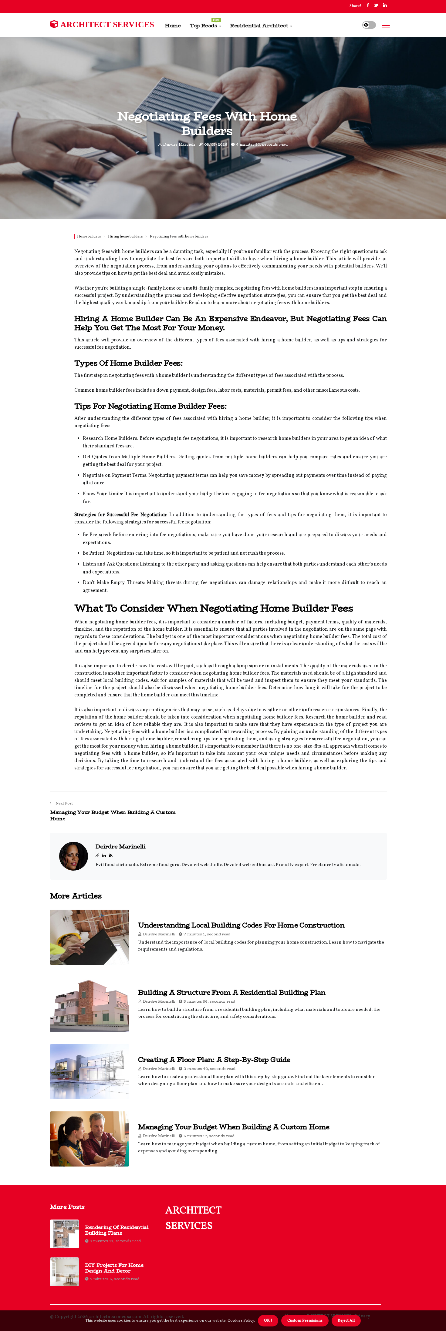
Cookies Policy (240, 1320)
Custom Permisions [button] (305, 1320)
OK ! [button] (268, 1320)
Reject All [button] (346, 1320)
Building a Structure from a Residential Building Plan (232, 992)
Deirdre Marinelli (179, 144)
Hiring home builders (125, 236)
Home (173, 25)
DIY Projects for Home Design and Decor (114, 1268)
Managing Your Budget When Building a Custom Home (233, 1127)
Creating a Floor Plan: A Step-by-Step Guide (214, 1059)
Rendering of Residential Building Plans (116, 1230)
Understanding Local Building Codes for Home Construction (241, 925)
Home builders (89, 236)
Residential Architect (259, 25)
